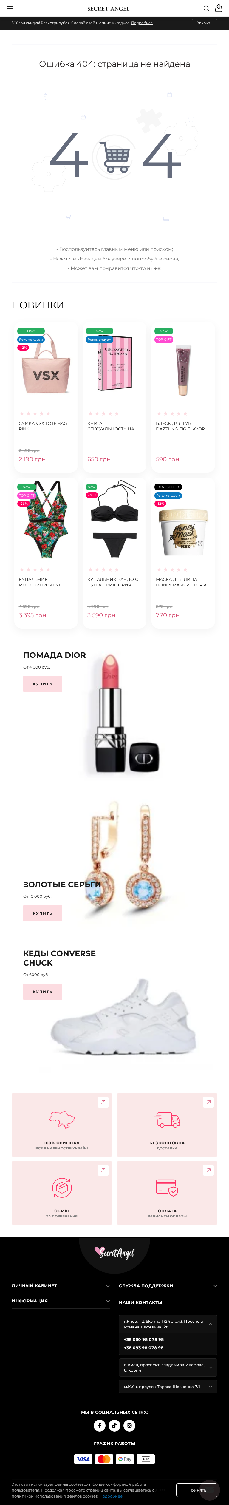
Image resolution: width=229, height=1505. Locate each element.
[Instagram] (129, 1426)
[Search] (206, 8)
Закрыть (204, 23)
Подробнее (142, 23)
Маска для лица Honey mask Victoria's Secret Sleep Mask (183, 583)
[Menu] (10, 8)
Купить (43, 684)
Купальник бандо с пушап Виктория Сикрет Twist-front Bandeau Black (112, 583)
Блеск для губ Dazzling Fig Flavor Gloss (180, 427)
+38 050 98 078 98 (144, 1339)
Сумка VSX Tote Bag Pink (43, 426)
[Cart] (219, 8)
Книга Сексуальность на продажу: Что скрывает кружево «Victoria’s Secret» (111, 427)
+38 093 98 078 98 (143, 1347)
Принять (196, 1490)
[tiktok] (114, 1426)
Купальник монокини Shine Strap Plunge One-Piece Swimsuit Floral (46, 583)
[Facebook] (100, 1426)
